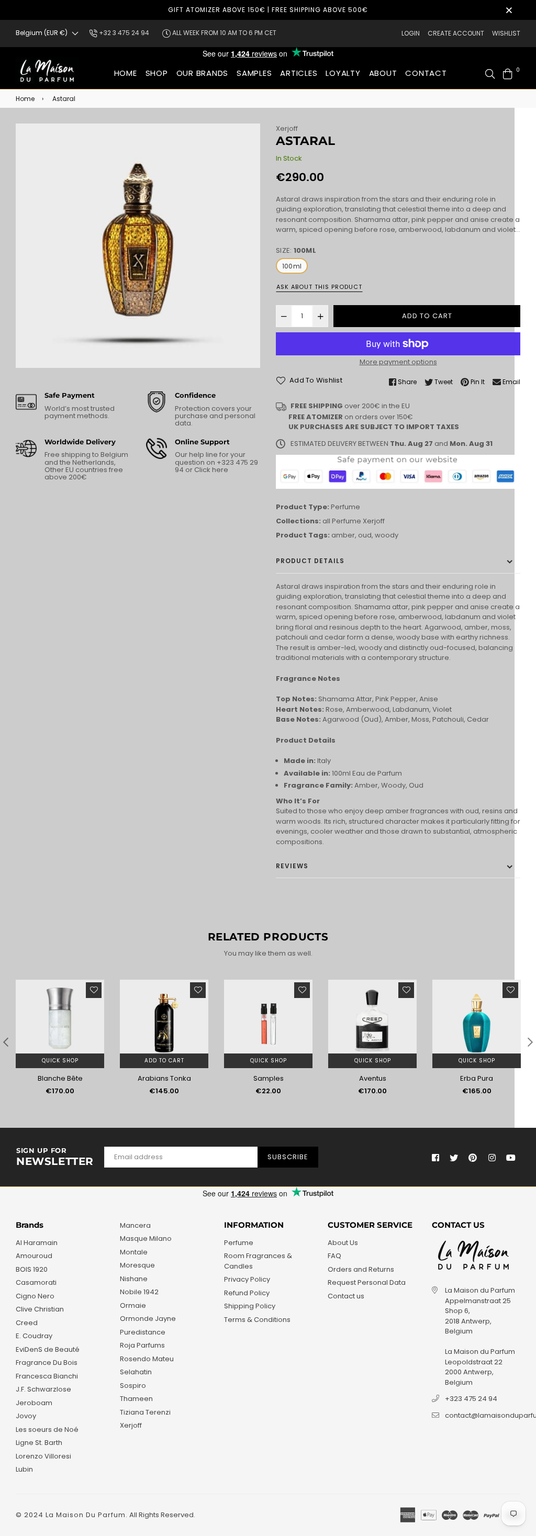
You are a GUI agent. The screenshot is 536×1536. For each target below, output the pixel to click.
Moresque (137, 1265)
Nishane (134, 1279)
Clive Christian (40, 1309)
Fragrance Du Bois (46, 1362)
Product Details (310, 560)
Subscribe (287, 1157)
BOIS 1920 (32, 1269)
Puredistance (142, 1332)
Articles (298, 73)
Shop (157, 73)
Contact (425, 73)
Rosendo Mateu (147, 1359)
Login (410, 33)
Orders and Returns (361, 1269)
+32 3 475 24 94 (123, 32)
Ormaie (133, 1305)
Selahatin (136, 1372)
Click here (210, 470)
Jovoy (26, 1416)
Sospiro (133, 1386)
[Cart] (507, 73)
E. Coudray (34, 1336)
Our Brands (202, 73)
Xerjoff (287, 128)
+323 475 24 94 (471, 1399)
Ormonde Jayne (148, 1319)
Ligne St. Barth (39, 1443)
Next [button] (530, 1042)
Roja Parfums (142, 1345)
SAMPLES (254, 73)
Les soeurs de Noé (47, 1429)
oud (365, 535)
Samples (268, 1078)
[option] (138, 246)
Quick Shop (60, 1060)
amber (343, 535)
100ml (292, 266)
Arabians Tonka (164, 1078)
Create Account (456, 33)
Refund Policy (247, 1293)
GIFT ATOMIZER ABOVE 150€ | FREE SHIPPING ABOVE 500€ (268, 9)
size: (296, 250)
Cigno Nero (35, 1296)
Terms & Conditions (257, 1320)
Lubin (24, 1469)
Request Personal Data (367, 1282)
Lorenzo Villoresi (43, 1456)
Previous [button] (6, 1042)
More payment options (398, 362)
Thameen (136, 1399)
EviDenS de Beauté (48, 1349)
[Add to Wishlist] (94, 990)
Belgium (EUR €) (42, 32)
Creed (27, 1323)
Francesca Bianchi (47, 1376)
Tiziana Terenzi (145, 1412)
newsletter (55, 1157)
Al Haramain (37, 1243)
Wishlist (506, 33)
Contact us (346, 1296)
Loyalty (343, 73)
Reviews (292, 865)
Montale (134, 1252)
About (383, 73)
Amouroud (34, 1256)
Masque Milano (146, 1238)
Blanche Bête (60, 1078)
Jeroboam (34, 1403)
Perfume (345, 507)
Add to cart (164, 1060)
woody (386, 535)
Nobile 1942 (139, 1292)
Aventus (372, 1078)
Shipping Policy (249, 1306)
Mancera (135, 1225)
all (326, 521)
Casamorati (36, 1282)
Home (125, 73)
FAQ (334, 1256)
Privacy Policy (247, 1279)
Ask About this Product (319, 287)
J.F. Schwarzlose (43, 1389)
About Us (343, 1243)
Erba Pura (476, 1078)
